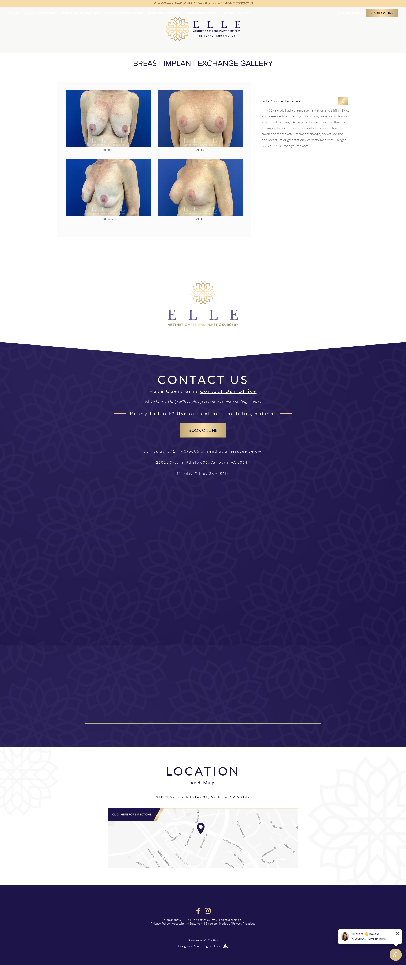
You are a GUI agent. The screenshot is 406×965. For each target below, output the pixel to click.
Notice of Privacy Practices (237, 923)
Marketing (201, 946)
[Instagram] (208, 911)
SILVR (216, 946)
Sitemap (211, 923)
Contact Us (244, 3)
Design (183, 946)
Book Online (382, 13)
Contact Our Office (228, 391)
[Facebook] (198, 911)
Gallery (266, 101)
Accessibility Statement (187, 923)
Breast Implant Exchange (287, 101)
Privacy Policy (160, 923)
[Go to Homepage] (203, 325)
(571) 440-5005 (350, 13)
